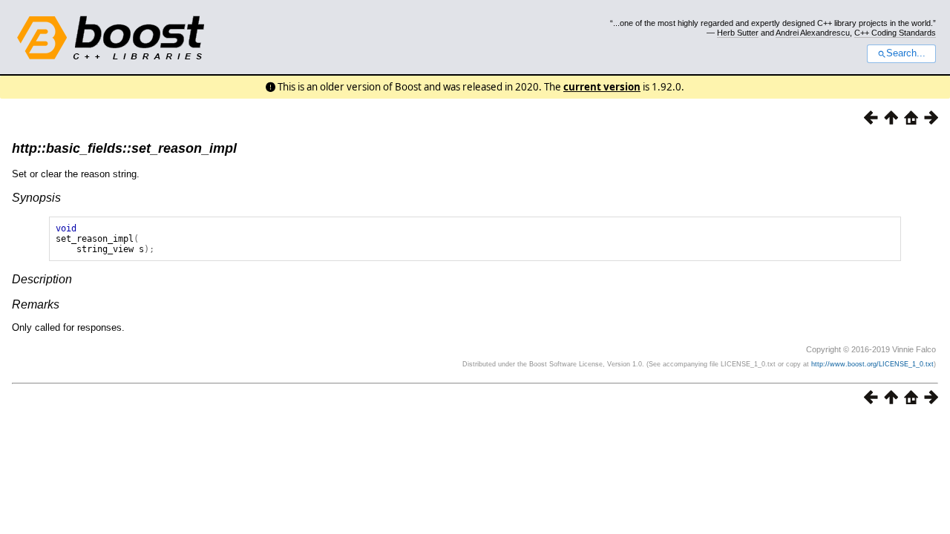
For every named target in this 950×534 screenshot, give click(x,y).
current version (602, 86)
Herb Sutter (738, 32)
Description (42, 279)
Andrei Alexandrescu (813, 32)
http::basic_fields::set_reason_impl (124, 148)
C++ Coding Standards (895, 32)
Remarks (35, 304)
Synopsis (36, 197)
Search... (906, 53)
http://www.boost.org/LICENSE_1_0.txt (872, 364)
